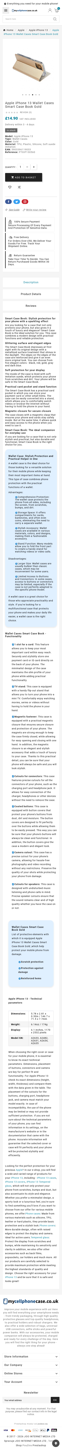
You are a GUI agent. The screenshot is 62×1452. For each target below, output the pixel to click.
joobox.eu (43, 1424)
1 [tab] (22, 95)
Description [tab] (31, 282)
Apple (19, 1170)
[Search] (55, 19)
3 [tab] (29, 95)
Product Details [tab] (31, 294)
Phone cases (32, 1213)
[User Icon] (50, 10)
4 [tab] (32, 95)
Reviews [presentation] (31, 305)
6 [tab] (39, 95)
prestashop (39, 1445)
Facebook (8, 201)
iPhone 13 (17, 1178)
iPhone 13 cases (46, 1178)
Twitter (16, 201)
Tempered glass (40, 1237)
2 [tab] (26, 95)
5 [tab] (36, 95)
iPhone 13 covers (15, 1182)
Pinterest (25, 201)
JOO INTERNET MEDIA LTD (30, 1441)
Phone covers (47, 1225)
